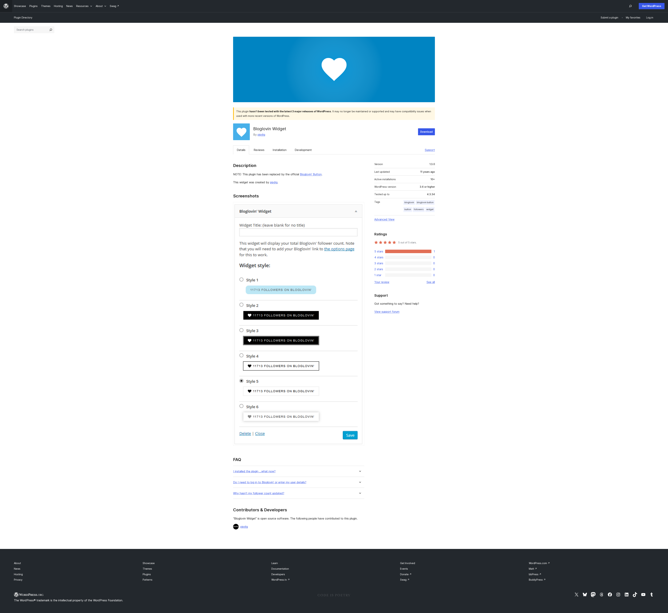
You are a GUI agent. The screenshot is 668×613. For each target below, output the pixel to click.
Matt (533, 568)
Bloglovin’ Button (311, 174)
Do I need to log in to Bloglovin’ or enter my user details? (269, 482)
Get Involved (407, 563)
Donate (406, 574)
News (17, 568)
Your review (381, 282)
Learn (274, 563)
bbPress (535, 574)
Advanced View (384, 219)
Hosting (18, 574)
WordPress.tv (280, 579)
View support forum (386, 311)
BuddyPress (537, 579)
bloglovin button (425, 202)
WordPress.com (539, 563)
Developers (278, 574)
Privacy (18, 579)
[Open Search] (630, 6)
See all (431, 282)
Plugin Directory (23, 17)
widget (430, 209)
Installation (280, 150)
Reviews (259, 150)
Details (241, 150)
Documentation (280, 568)
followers (419, 209)
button (407, 209)
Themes (147, 568)
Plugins (147, 574)
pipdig (261, 134)
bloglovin (409, 202)
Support (430, 150)
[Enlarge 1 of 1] (359, 207)
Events (404, 568)
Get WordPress (651, 6)
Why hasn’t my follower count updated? (258, 493)
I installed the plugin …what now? (254, 471)
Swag (404, 579)
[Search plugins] (50, 29)
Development (303, 150)
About (17, 563)
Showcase (149, 563)
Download (426, 131)
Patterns (147, 579)
